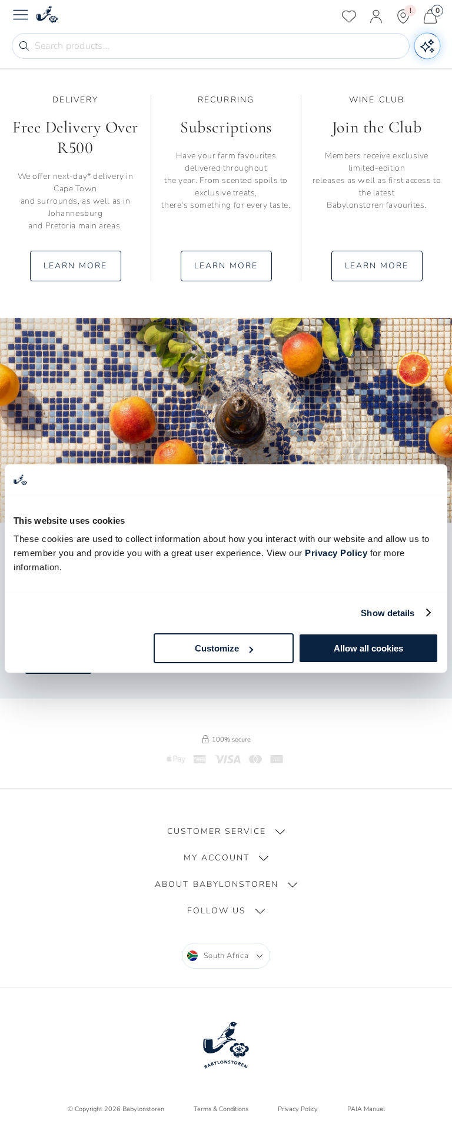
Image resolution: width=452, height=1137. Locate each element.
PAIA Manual (366, 1109)
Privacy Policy (336, 553)
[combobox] (226, 955)
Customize (217, 648)
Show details (387, 613)
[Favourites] (349, 16)
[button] (226, 831)
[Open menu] (20, 16)
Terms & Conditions (221, 1109)
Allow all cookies (368, 648)
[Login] (376, 16)
